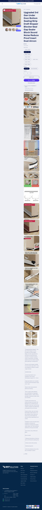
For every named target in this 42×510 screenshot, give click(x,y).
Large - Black (28, 62)
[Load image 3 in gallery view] (13, 29)
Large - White (28, 57)
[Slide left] (4, 30)
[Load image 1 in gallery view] (6, 29)
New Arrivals (23, 485)
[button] (2, 4)
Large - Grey (36, 59)
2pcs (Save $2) (34, 68)
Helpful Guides (33, 476)
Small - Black (27, 64)
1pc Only (26, 68)
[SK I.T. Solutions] (11, 467)
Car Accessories (24, 476)
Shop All (22, 468)
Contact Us (32, 474)
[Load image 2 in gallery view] (10, 29)
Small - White (27, 59)
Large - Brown (28, 50)
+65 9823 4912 (7, 500)
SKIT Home (23, 470)
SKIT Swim (23, 472)
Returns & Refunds (33, 472)
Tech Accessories (24, 474)
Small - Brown (27, 54)
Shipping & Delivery (33, 470)
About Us (32, 468)
